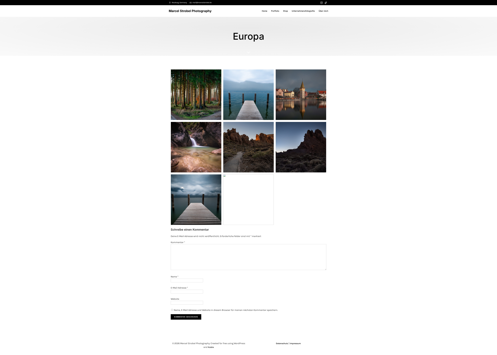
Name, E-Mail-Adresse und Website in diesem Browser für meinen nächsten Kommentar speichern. (226, 310)
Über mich (323, 11)
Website (175, 298)
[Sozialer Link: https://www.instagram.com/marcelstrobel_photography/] (322, 3)
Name (174, 276)
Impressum (295, 343)
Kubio (211, 347)
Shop (285, 11)
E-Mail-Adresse (179, 287)
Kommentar (178, 242)
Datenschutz (282, 343)
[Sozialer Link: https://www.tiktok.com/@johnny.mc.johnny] (326, 3)
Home (264, 11)
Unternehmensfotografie (303, 11)
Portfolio (275, 11)
